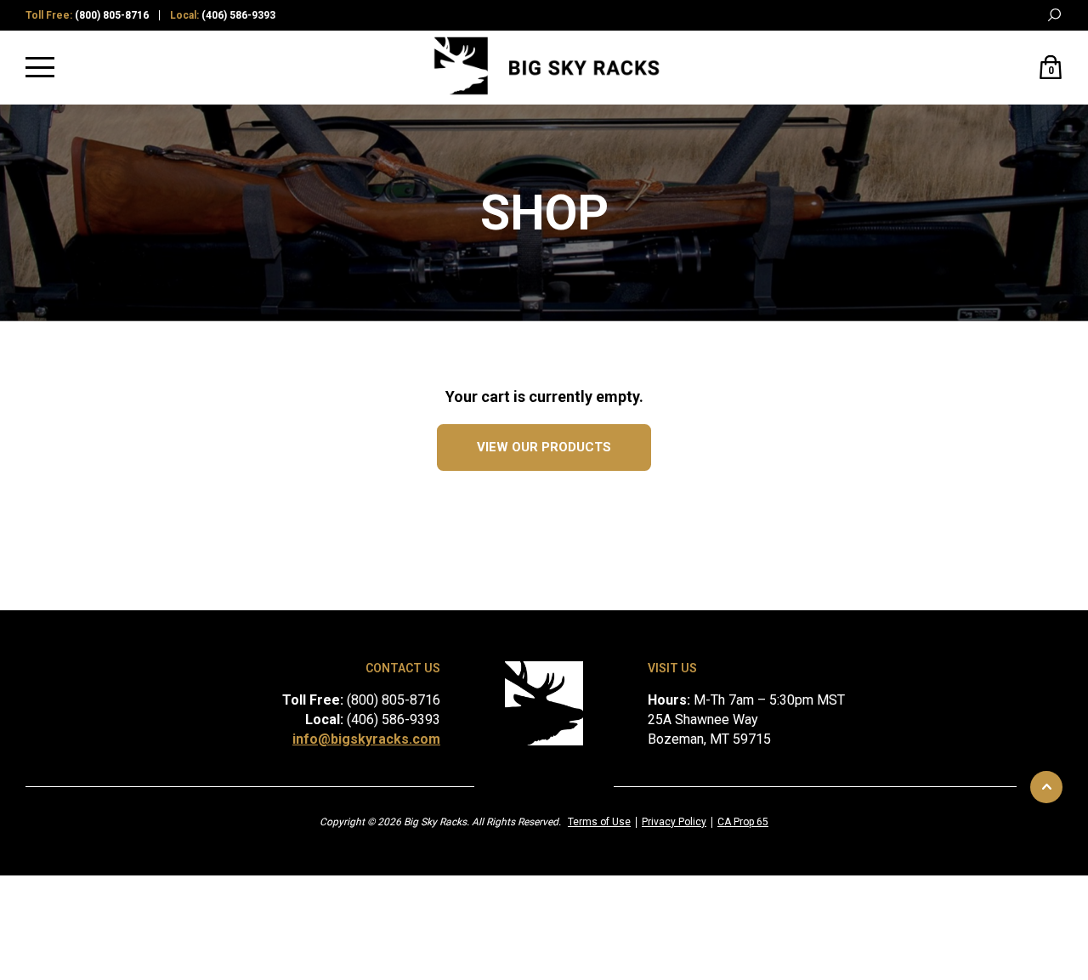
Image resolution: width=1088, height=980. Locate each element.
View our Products (544, 447)
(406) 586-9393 (238, 15)
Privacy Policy (674, 822)
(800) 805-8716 (112, 15)
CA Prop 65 (742, 822)
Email (1020, 16)
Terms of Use (599, 822)
